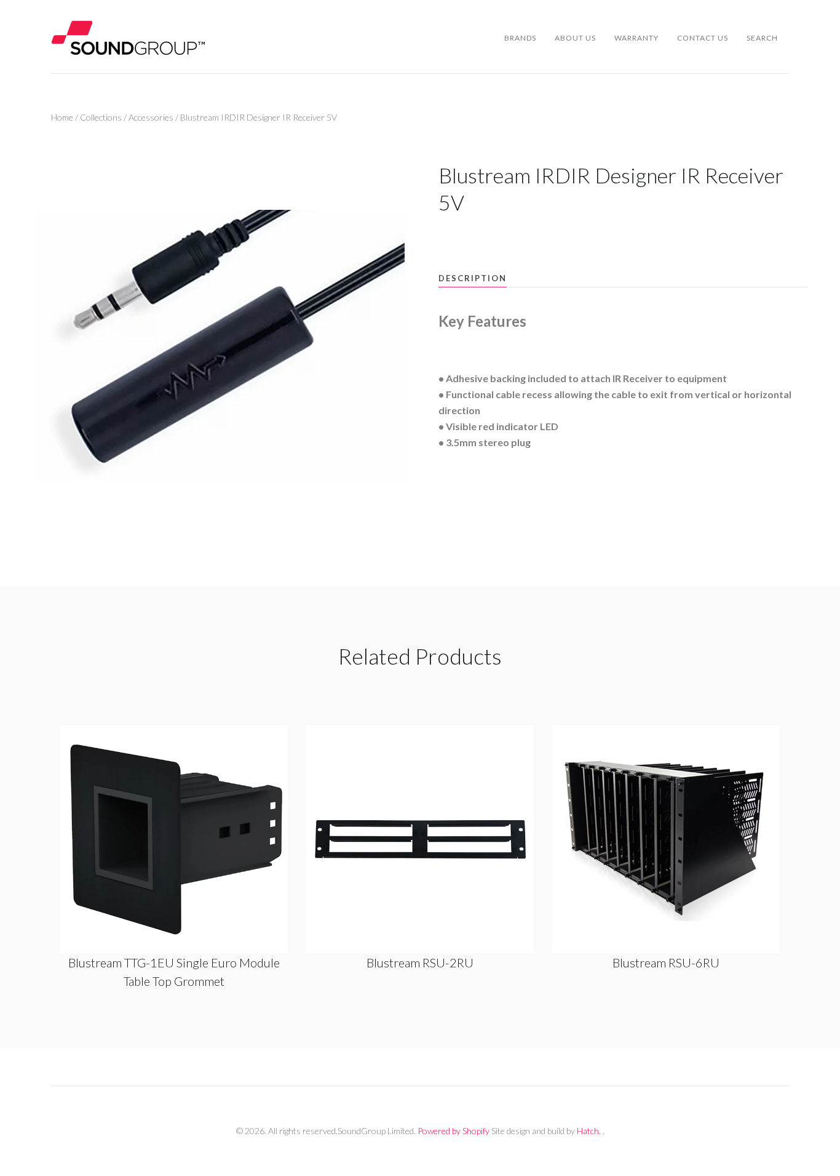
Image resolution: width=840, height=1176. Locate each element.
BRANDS (520, 37)
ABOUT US (575, 37)
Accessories (151, 117)
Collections (101, 117)
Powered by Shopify (453, 1131)
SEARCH (762, 37)
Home (62, 117)
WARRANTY (636, 37)
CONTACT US (702, 37)
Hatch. (589, 1131)
